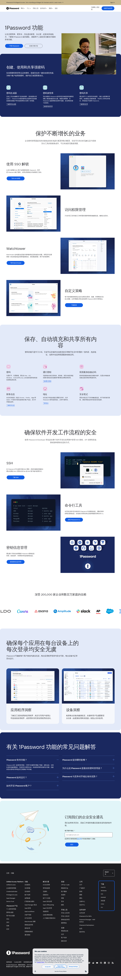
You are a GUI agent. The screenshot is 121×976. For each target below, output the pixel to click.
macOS (103, 887)
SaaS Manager (10, 898)
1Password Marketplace (86, 925)
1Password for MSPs (85, 916)
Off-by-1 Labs (65, 885)
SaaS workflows (29, 911)
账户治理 (27, 895)
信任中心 (82, 905)
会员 (80, 928)
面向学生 (82, 932)
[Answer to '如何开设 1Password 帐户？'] (58, 785)
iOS (102, 894)
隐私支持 (64, 941)
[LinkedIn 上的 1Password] (105, 963)
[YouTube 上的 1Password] (97, 963)
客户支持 (64, 938)
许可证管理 (28, 918)
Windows (103, 891)
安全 (62, 901)
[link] (108, 8)
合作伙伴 (82, 913)
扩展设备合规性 (29, 901)
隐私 (62, 905)
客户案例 (64, 891)
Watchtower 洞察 (30, 921)
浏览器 (103, 901)
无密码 (45, 891)
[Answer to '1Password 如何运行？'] (58, 777)
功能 (12, 873)
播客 (80, 895)
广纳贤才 (82, 888)
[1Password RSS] (113, 963)
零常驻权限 (46, 888)
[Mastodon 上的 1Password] (89, 963)
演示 (7, 922)
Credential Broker (11, 891)
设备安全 (45, 895)
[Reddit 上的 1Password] (93, 963)
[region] (32, 768)
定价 (7, 929)
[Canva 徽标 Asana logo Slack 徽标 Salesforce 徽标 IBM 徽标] (60, 611)
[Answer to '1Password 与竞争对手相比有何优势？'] (113, 776)
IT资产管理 (28, 915)
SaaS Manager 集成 (31, 905)
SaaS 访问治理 (47, 901)
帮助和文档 (64, 931)
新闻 (80, 891)
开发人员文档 (65, 913)
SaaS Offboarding (48, 905)
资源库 (63, 895)
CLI (102, 907)
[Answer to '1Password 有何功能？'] (58, 760)
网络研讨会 (64, 888)
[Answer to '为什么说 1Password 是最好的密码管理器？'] (113, 768)
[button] (109, 873)
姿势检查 (27, 898)
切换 (7, 926)
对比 (7, 919)
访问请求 (27, 891)
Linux (102, 904)
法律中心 (82, 901)
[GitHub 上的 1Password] (101, 963)
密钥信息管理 (29, 925)
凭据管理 (45, 911)
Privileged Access (11, 895)
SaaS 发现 (28, 908)
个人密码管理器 (11, 909)
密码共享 (27, 928)
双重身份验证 (29, 931)
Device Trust (10, 901)
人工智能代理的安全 (49, 918)
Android (103, 897)
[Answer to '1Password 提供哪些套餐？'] (113, 760)
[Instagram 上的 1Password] (109, 963)
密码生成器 (9, 912)
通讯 (80, 898)
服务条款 (9, 962)
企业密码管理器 (11, 888)
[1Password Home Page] (12, 8)
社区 (62, 934)
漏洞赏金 (64, 923)
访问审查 (27, 888)
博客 (62, 898)
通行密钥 (27, 935)
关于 (80, 885)
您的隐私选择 (28, 962)
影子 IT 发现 (46, 898)
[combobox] (109, 873)
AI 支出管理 (46, 885)
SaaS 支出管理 (47, 908)
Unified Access (11, 885)
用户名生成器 (10, 916)
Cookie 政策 (17, 962)
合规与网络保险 (48, 915)
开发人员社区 (65, 916)
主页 (7, 873)
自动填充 (27, 885)
